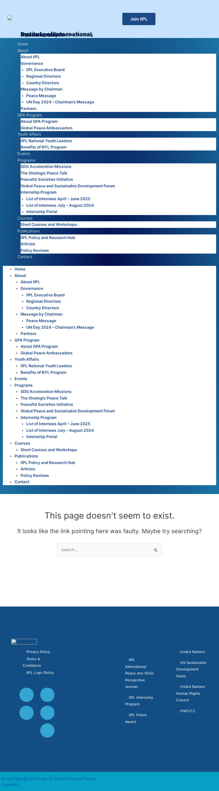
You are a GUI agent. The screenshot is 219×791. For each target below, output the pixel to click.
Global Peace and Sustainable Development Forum (68, 186)
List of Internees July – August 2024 (60, 205)
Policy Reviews (35, 250)
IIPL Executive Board (45, 69)
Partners (28, 108)
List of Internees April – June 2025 (58, 198)
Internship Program (38, 192)
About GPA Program (39, 121)
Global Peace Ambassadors (47, 128)
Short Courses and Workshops (49, 224)
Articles (28, 244)
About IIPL (30, 57)
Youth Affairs (29, 134)
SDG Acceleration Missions (46, 166)
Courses (25, 218)
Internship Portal (41, 211)
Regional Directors (43, 76)
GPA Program (29, 115)
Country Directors (42, 83)
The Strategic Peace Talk (44, 173)
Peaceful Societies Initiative (47, 179)
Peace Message (41, 95)
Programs (26, 160)
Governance (32, 63)
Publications (28, 231)
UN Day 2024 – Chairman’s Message (60, 102)
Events (23, 153)
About (22, 50)
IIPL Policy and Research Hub (48, 237)
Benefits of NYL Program (43, 147)
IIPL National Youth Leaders (46, 140)
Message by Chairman (41, 89)
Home (22, 44)
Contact (24, 256)
